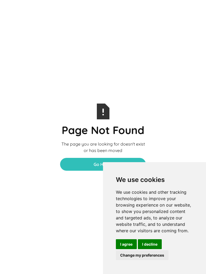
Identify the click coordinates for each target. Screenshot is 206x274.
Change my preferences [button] (142, 255)
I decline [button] (149, 244)
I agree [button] (126, 244)
